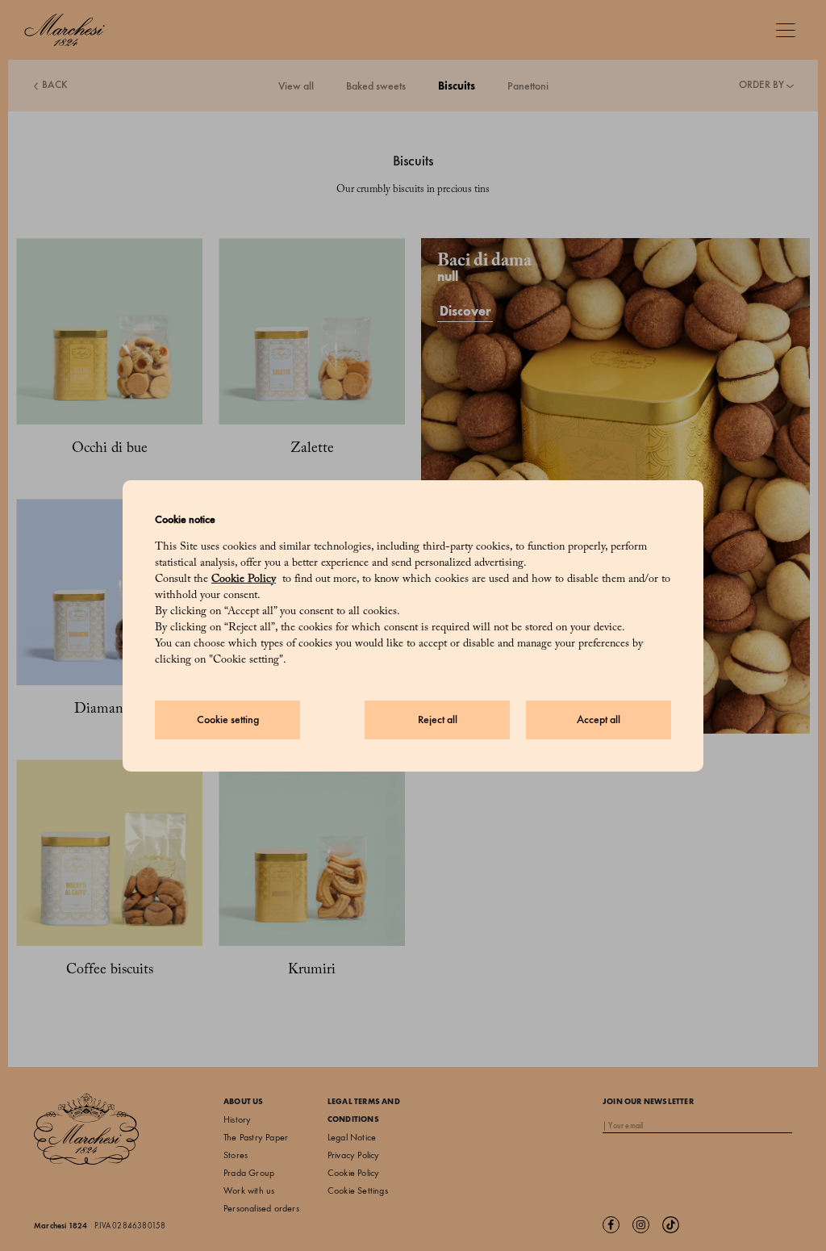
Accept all (598, 719)
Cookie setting (228, 719)
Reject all (437, 719)
